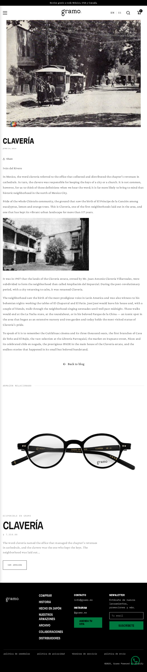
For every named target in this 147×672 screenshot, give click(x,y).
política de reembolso (17, 654)
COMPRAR (45, 595)
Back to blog (76, 364)
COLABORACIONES (51, 632)
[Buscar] (128, 12)
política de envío (114, 654)
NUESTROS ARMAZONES (47, 617)
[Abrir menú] (5, 13)
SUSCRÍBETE (126, 625)
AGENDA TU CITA (85, 622)
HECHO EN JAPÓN (50, 608)
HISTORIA (45, 602)
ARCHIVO (44, 625)
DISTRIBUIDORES (49, 638)
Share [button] (9, 158)
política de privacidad (51, 654)
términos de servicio (84, 654)
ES (119, 12)
